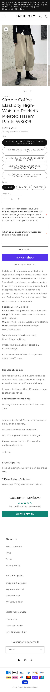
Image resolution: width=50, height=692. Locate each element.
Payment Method (15, 589)
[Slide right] (31, 91)
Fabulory (21, 687)
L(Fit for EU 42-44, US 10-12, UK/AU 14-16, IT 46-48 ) (25, 159)
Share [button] (8, 452)
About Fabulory (14, 546)
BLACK (23, 187)
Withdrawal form (14, 602)
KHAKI (8, 187)
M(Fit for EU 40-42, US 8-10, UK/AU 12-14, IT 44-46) (25, 151)
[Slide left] (19, 91)
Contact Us (11, 619)
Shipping (5, 132)
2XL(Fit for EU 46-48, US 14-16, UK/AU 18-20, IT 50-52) (24, 175)
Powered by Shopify (31, 687)
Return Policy (13, 595)
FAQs (8, 553)
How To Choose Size (16, 632)
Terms (9, 559)
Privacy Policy (13, 565)
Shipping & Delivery (16, 583)
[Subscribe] (41, 649)
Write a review (25, 513)
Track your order (14, 625)
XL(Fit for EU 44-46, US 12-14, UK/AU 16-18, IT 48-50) (25, 167)
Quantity (6, 193)
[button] (3, 16)
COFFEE (38, 187)
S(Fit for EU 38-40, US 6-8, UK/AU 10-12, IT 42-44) (24, 142)
